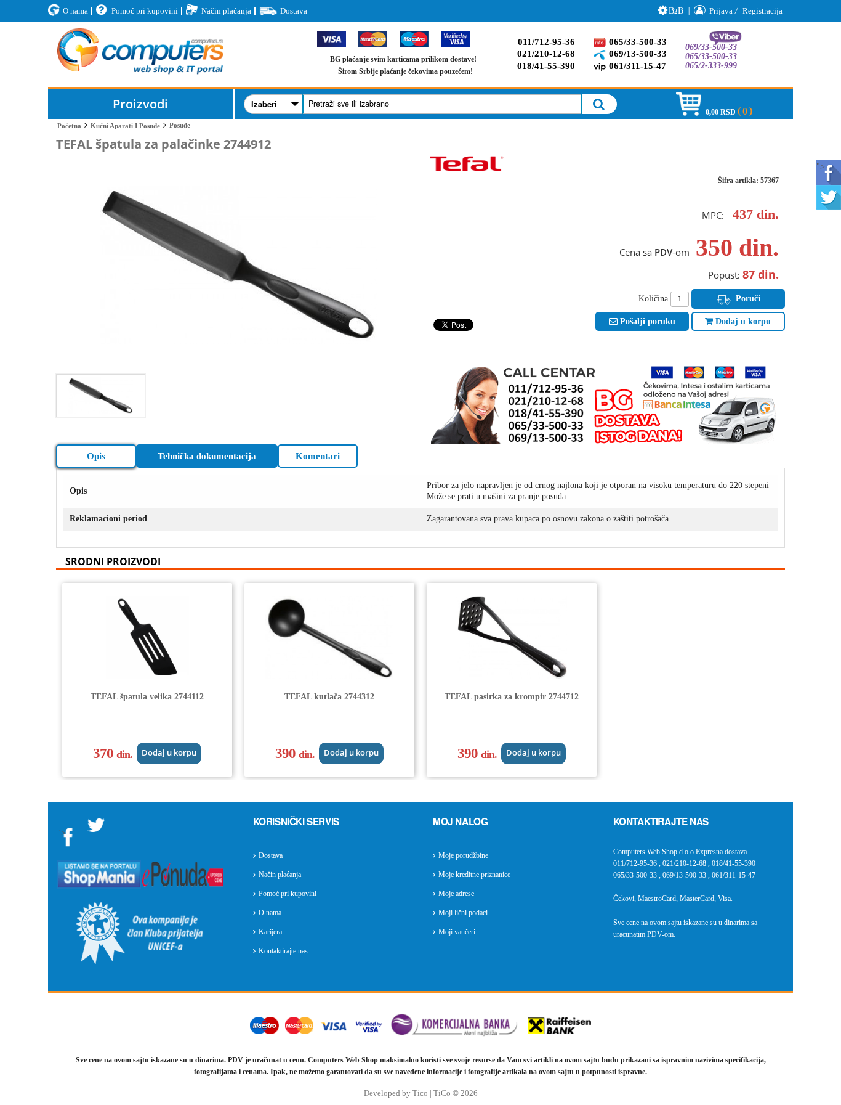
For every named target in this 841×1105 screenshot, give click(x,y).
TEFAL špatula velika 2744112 (147, 696)
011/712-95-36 (546, 42)
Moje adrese (456, 893)
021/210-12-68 (546, 54)
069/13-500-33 (638, 54)
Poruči (746, 298)
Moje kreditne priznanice (474, 874)
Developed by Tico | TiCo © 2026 (421, 1093)
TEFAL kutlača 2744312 (329, 696)
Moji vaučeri (456, 932)
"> (820, 166)
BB (676, 10)
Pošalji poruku (646, 321)
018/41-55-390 (546, 66)
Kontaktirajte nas (283, 951)
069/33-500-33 (711, 47)
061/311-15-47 (637, 66)
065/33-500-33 (638, 42)
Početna (69, 125)
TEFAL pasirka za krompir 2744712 (512, 696)
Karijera (270, 932)
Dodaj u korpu (742, 321)
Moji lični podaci (463, 912)
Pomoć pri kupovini (144, 10)
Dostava (293, 10)
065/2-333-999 (711, 65)
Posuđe (179, 125)
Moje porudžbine (463, 855)
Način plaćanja (226, 10)
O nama (75, 10)
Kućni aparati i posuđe (125, 125)
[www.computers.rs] (140, 54)
